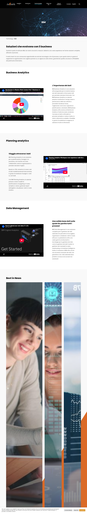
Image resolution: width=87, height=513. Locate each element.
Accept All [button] (82, 510)
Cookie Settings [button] (68, 510)
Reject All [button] (76, 510)
